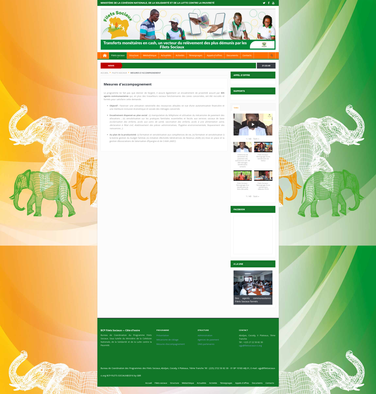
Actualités (166, 55)
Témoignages (195, 55)
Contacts (247, 55)
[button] (256, 138)
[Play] (253, 124)
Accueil (148, 383)
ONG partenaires (206, 344)
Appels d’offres (214, 55)
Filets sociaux (118, 55)
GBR (139, 375)
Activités (180, 55)
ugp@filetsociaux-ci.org (250, 345)
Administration (205, 335)
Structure (134, 55)
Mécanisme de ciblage (167, 339)
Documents (232, 55)
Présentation (162, 335)
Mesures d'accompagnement (170, 344)
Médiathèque (149, 55)
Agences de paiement (208, 339)
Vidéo (236, 108)
